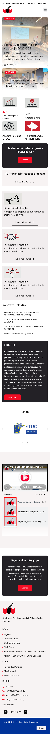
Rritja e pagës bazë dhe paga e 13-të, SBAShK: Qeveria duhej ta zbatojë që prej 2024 (29, 522)
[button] (45, 10)
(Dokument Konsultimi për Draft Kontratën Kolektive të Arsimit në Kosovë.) (22, 313)
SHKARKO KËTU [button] (23, 182)
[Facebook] (6, 712)
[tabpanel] (25, 477)
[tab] (25, 502)
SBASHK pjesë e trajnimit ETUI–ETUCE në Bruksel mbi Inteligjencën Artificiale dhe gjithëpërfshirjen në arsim (25, 83)
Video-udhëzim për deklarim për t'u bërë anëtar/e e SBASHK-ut (29, 502)
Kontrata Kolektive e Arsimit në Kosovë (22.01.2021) (21, 320)
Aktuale (10, 72)
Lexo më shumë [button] (23, 222)
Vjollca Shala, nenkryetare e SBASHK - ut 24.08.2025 (29, 512)
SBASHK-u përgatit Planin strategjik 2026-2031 (21, 46)
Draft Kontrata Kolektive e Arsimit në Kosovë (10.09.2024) (23, 327)
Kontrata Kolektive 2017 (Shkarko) (18, 333)
